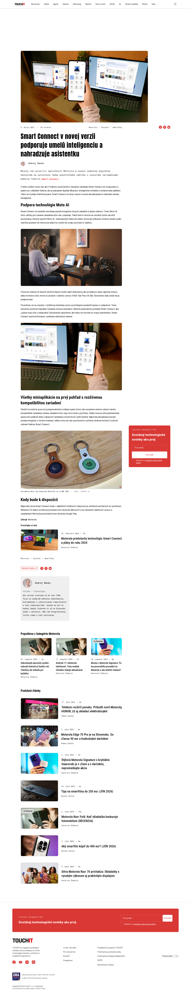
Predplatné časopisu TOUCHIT (110, 948)
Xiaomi (88, 4)
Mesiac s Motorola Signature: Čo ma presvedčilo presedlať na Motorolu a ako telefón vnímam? (106, 666)
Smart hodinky (131, 4)
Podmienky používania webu (109, 952)
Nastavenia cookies (106, 965)
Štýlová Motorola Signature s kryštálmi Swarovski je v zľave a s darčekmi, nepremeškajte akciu (85, 764)
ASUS (112, 4)
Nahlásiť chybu (28, 568)
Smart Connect (49, 178)
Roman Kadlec (67, 716)
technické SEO (19, 988)
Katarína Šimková (69, 547)
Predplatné (68, 960)
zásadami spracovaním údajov (145, 924)
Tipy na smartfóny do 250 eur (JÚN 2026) (87, 791)
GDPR (100, 960)
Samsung (77, 4)
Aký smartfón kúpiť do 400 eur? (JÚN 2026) (88, 846)
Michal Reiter (68, 796)
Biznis (144, 4)
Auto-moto (100, 4)
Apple (55, 4)
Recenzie (35, 4)
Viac (154, 4)
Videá (46, 4)
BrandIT (66, 956)
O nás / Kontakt (69, 948)
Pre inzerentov (69, 952)
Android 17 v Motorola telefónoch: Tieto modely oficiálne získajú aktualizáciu (69, 666)
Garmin (65, 4)
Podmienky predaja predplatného (111, 956)
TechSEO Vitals (39, 988)
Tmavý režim (167, 956)
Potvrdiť (149, 455)
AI (120, 4)
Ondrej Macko (36, 163)
